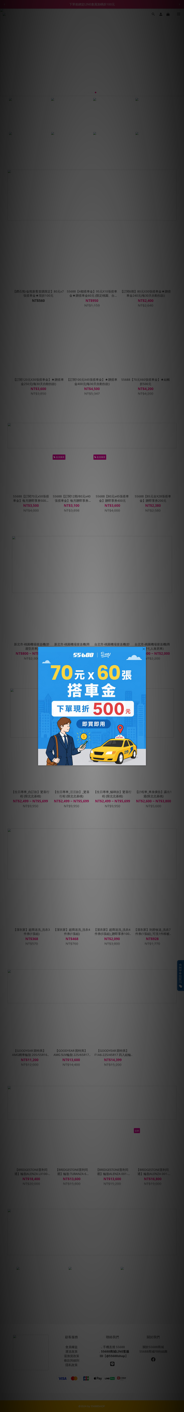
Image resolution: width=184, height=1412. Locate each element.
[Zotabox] (143, 762)
